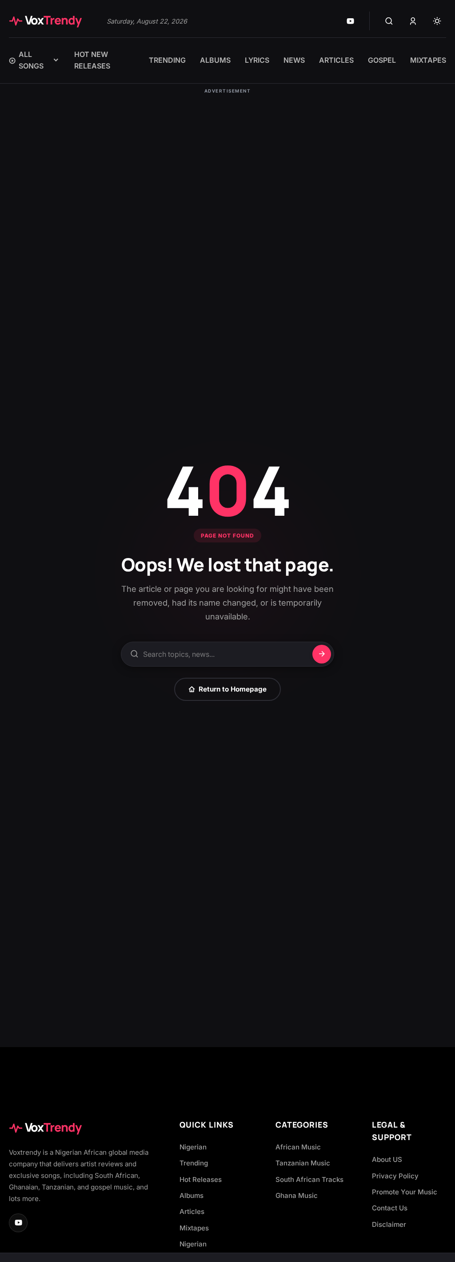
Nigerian (193, 1147)
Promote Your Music (404, 1192)
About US (387, 1159)
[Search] (388, 21)
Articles (192, 1211)
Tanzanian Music (302, 1163)
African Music (298, 1147)
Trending (194, 1163)
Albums (192, 1195)
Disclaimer (389, 1224)
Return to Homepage (233, 689)
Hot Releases (201, 1179)
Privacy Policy (395, 1176)
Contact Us (389, 1208)
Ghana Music (296, 1195)
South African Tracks (309, 1179)
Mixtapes (194, 1228)
